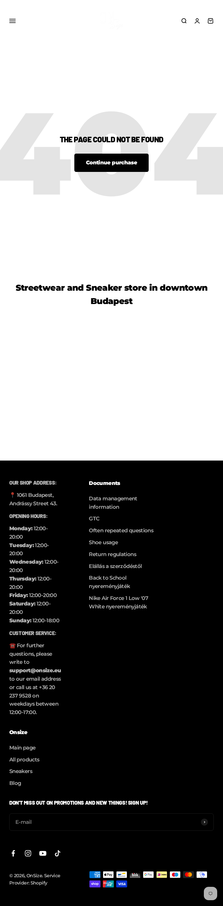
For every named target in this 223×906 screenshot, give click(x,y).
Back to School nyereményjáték (109, 582)
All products (24, 759)
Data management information (113, 502)
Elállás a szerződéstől (115, 566)
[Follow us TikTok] (58, 853)
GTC (94, 518)
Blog (15, 783)
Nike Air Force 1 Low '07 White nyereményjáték (118, 602)
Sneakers (20, 771)
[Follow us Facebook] (13, 853)
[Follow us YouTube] (43, 853)
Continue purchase (111, 162)
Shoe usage (103, 542)
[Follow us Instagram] (28, 853)
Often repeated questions (121, 530)
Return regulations (112, 554)
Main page (22, 748)
